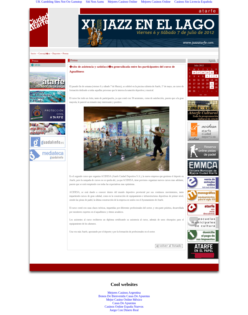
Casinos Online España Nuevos (124, 306)
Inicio (33, 53)
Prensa (35, 60)
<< (201, 95)
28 (203, 72)
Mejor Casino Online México (124, 299)
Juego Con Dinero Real (124, 310)
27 (198, 72)
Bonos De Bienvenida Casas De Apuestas (124, 296)
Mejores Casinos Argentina (124, 292)
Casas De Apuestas (124, 303)
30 (212, 72)
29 (207, 72)
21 (212, 84)
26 (194, 72)
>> (205, 95)
